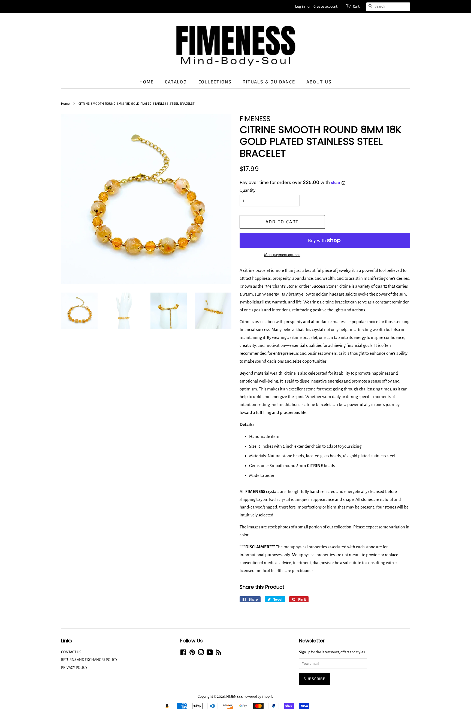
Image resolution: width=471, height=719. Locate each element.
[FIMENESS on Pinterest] (192, 653)
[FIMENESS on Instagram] (201, 653)
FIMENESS (234, 696)
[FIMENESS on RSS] (219, 653)
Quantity (247, 190)
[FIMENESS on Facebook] (183, 653)
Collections (214, 82)
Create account (325, 6)
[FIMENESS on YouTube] (210, 653)
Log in (300, 6)
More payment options (282, 255)
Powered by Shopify (258, 696)
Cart (356, 6)
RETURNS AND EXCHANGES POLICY (89, 660)
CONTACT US (71, 652)
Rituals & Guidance (269, 82)
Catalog (176, 82)
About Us (318, 82)
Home (146, 82)
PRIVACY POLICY (74, 668)
